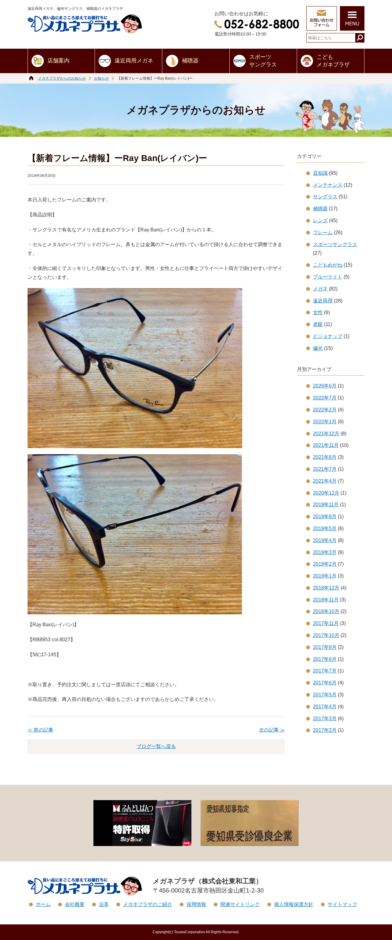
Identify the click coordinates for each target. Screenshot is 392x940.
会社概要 (75, 904)
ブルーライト (327, 276)
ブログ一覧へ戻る (156, 746)
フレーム (323, 232)
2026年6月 (325, 385)
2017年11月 (326, 623)
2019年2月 (325, 564)
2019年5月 (325, 528)
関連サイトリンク (240, 904)
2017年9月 (325, 647)
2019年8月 (325, 516)
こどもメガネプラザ (333, 61)
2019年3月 (325, 552)
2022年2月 (325, 409)
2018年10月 (326, 611)
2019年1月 (325, 576)
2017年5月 (325, 694)
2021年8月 (325, 457)
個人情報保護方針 (293, 904)
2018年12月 (326, 587)
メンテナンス (327, 185)
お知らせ (101, 78)
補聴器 (190, 61)
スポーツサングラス (263, 61)
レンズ (320, 220)
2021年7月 (325, 469)
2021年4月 (325, 481)
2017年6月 (325, 682)
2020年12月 (326, 493)
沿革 (104, 904)
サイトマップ (342, 904)
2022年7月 (325, 397)
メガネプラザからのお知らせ (62, 78)
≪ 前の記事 (40, 729)
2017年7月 (325, 670)
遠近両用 (323, 300)
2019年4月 (325, 540)
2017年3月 (325, 718)
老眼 (318, 324)
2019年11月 (326, 504)
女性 (318, 312)
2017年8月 (325, 659)
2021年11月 (326, 445)
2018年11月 (326, 599)
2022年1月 (325, 421)
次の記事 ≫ (272, 729)
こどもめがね (327, 265)
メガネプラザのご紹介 (147, 904)
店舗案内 (58, 61)
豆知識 (320, 173)
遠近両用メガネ (134, 61)
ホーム (43, 904)
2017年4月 (325, 706)
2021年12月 (326, 433)
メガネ (320, 288)
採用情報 (196, 904)
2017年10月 (326, 635)
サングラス (325, 196)
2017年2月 (325, 730)
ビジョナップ (327, 336)
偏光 (318, 348)
